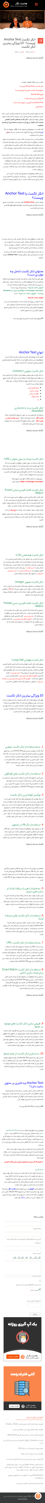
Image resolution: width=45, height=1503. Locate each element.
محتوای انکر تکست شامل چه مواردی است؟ (29, 90)
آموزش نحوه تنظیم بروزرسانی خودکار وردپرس (28, 1429)
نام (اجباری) (37, 1228)
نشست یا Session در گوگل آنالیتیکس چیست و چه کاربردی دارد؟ (23, 1441)
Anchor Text (29, 202)
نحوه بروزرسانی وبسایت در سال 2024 (30, 1448)
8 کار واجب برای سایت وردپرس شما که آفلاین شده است (24, 1459)
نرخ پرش (13, 510)
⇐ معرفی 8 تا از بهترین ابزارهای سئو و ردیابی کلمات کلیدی (23, 1161)
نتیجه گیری (39, 106)
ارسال (35, 1314)
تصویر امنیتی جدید (33, 1301)
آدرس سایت (37, 1253)
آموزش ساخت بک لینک (35, 297)
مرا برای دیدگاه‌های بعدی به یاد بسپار (28, 1284)
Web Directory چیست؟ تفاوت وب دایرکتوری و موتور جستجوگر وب (25, 1476)
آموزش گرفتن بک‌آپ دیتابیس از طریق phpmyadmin (25, 1434)
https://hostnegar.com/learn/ (31, 481)
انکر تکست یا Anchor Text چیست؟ (31, 86)
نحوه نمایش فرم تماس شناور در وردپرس (29, 1483)
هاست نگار (39, 418)
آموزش (31, 1189)
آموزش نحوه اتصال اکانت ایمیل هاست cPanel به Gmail (24, 1424)
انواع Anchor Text (37, 94)
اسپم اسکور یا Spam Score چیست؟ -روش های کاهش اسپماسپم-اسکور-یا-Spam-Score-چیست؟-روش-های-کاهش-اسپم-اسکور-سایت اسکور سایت (23, 1467)
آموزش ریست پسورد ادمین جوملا (32, 1453)
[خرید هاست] (22, 1339)
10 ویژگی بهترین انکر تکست (33, 98)
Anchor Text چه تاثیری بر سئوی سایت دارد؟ (28, 102)
